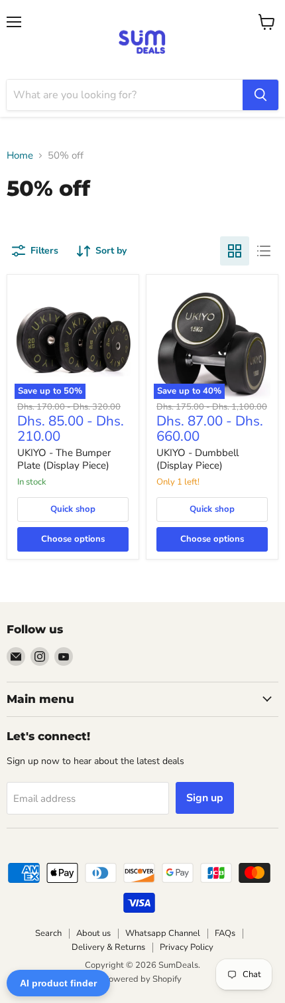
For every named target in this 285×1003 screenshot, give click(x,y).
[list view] (263, 251)
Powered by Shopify (142, 979)
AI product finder (58, 983)
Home (20, 155)
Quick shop (72, 509)
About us (93, 933)
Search (48, 933)
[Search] (260, 95)
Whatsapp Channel (162, 933)
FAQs (225, 933)
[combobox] (125, 95)
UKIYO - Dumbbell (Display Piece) (197, 459)
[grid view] (234, 251)
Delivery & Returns (108, 947)
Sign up (204, 798)
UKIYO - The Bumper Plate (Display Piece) (64, 459)
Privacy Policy (186, 947)
